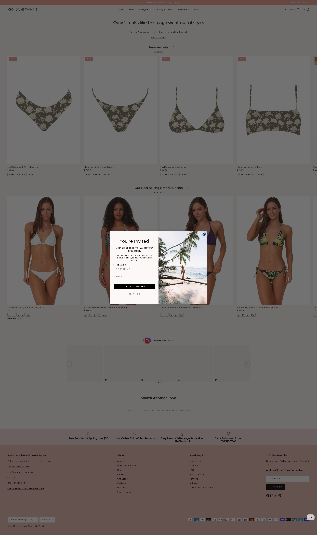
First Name (119, 265)
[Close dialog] (204, 234)
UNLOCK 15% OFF (134, 286)
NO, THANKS (134, 294)
